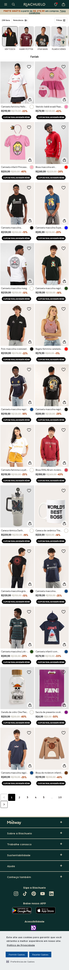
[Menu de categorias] (5, 4)
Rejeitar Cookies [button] (40, 954)
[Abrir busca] (13, 4)
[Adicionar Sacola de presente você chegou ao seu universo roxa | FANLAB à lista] (63, 672)
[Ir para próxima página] (4, 804)
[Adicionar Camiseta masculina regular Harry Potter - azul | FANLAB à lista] (29, 369)
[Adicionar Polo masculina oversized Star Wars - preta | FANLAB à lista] (29, 308)
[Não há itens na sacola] (63, 4)
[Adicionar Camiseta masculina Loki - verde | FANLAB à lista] (29, 611)
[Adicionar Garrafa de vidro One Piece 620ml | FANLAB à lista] (29, 672)
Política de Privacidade (21, 945)
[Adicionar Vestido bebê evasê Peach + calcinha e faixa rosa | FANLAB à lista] (63, 66)
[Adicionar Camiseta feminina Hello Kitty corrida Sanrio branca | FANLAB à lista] (29, 66)
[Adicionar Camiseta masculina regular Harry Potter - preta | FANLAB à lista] (63, 369)
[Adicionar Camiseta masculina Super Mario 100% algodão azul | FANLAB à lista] (63, 187)
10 (60, 797)
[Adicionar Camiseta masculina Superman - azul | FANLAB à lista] (63, 551)
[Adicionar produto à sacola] (30, 100)
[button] (20, 961)
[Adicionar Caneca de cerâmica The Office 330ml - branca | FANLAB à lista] (63, 490)
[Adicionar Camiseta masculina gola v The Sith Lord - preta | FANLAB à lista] (29, 551)
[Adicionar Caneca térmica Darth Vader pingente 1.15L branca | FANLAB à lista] (29, 490)
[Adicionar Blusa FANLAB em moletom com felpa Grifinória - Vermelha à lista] (63, 430)
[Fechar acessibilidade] (66, 37)
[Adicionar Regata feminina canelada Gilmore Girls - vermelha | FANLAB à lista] (63, 308)
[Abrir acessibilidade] (63, 42)
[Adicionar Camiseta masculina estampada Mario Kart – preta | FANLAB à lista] (29, 187)
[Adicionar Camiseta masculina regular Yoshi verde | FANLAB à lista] (63, 248)
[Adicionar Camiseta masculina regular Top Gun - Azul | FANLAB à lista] (29, 732)
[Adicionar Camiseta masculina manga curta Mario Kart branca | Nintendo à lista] (29, 248)
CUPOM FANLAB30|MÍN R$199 (16, 117)
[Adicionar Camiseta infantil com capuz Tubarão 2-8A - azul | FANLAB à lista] (63, 611)
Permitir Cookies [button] (17, 954)
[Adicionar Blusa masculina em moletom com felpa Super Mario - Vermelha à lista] (63, 127)
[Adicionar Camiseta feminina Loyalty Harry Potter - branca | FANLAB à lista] (29, 430)
